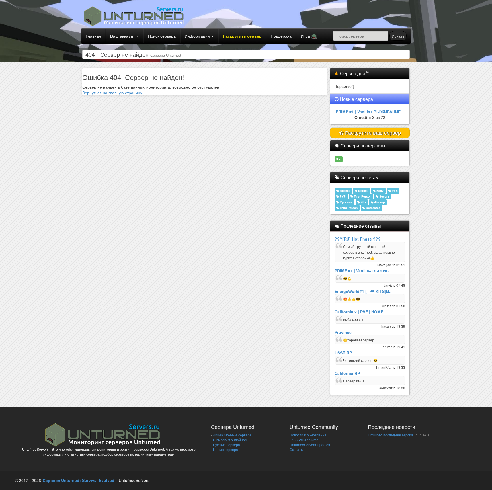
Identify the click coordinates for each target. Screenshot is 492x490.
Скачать (296, 449)
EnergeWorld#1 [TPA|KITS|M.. (363, 291)
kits (363, 202)
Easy (380, 190)
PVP (342, 196)
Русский (345, 202)
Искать (398, 36)
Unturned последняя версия (390, 434)
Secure (383, 196)
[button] (308, 36)
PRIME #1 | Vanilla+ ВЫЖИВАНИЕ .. (370, 111)
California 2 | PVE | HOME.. (360, 312)
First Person (362, 196)
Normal (362, 190)
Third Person (348, 208)
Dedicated (372, 208)
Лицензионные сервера (232, 434)
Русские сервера (226, 444)
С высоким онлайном (229, 439)
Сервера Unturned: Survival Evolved (78, 480)
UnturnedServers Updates (310, 444)
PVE (394, 190)
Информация (198, 36)
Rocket (344, 190)
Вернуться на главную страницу (112, 92)
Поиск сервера (162, 36)
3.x (338, 159)
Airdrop (379, 202)
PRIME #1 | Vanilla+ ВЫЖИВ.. (363, 271)
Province (343, 332)
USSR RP (343, 353)
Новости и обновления (308, 434)
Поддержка (281, 36)
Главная (93, 36)
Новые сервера (225, 449)
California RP (347, 373)
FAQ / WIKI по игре (304, 439)
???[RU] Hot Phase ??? (358, 239)
